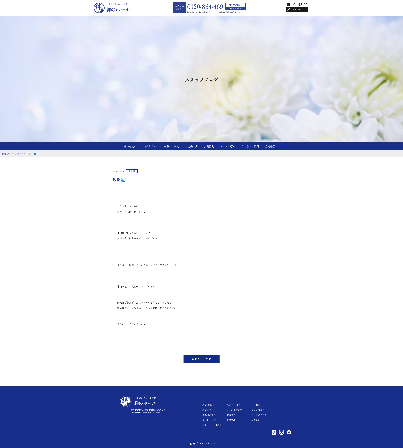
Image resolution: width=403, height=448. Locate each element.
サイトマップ (209, 420)
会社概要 (270, 146)
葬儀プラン (151, 146)
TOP (4, 153)
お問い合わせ (257, 409)
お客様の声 (191, 146)
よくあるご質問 (250, 146)
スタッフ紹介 (227, 146)
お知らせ (255, 420)
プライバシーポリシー (213, 425)
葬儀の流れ (130, 146)
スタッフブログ (18, 153)
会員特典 (209, 146)
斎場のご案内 (171, 146)
